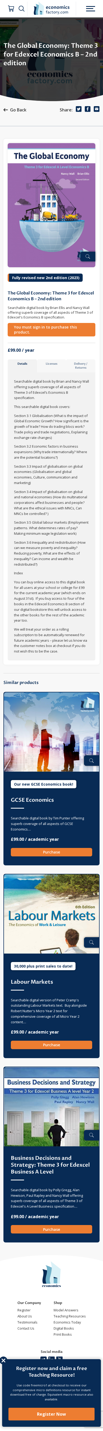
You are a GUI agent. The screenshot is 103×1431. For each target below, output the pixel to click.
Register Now (51, 1414)
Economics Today (67, 1322)
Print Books (63, 1334)
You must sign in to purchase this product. (45, 330)
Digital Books (64, 1328)
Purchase (51, 852)
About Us (24, 1316)
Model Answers (66, 1310)
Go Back (18, 110)
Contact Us (25, 1328)
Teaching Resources (70, 1316)
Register (24, 1310)
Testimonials (27, 1322)
